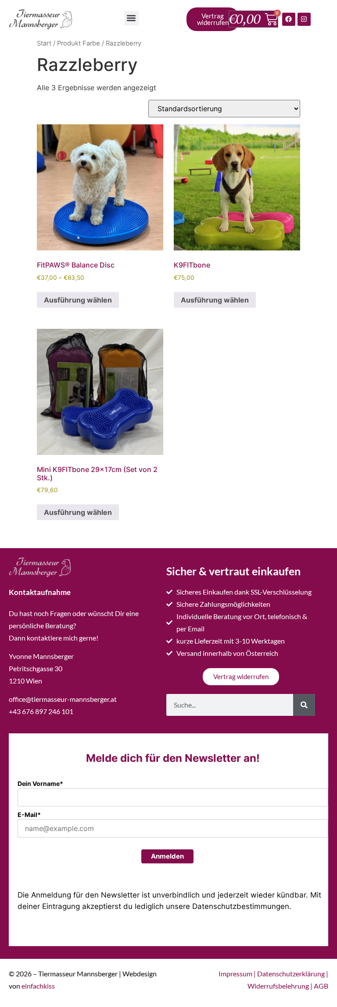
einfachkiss (38, 986)
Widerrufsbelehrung (278, 986)
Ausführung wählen (78, 300)
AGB (321, 986)
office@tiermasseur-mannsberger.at (63, 699)
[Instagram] (304, 19)
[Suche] (304, 705)
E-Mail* (29, 814)
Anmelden (167, 856)
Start (44, 43)
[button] (131, 18)
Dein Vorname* (40, 783)
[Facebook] (288, 19)
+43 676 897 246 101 (41, 711)
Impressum (235, 973)
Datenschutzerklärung (291, 973)
